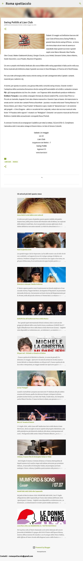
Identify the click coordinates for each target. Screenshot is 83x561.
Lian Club (8, 161)
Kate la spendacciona (24, 249)
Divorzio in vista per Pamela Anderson (30, 284)
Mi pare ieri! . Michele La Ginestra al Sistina (31, 353)
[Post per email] (5, 159)
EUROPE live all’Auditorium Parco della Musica (32, 319)
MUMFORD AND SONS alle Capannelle (30, 491)
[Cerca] (34, 3)
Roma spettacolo (18, 3)
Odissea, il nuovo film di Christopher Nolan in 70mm (34, 457)
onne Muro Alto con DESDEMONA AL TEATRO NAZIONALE (36, 526)
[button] (5, 29)
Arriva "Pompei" (22, 388)
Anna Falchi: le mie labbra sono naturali (30, 215)
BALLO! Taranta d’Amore (25, 422)
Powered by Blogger (42, 547)
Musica (15, 161)
